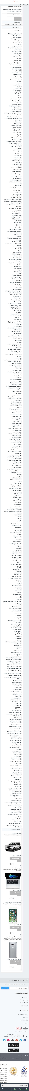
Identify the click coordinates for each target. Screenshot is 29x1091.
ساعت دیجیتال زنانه (16, 698)
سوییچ (19, 353)
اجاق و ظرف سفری (17, 139)
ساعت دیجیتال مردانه (16, 765)
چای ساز (19, 636)
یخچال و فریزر (18, 643)
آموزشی (19, 86)
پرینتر (20, 474)
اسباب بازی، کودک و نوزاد (15, 34)
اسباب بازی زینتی (17, 72)
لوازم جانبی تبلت (17, 446)
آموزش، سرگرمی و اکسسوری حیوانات (13, 199)
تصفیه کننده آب (17, 257)
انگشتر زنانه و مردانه (17, 723)
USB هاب (19, 324)
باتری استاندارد (18, 296)
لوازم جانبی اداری (17, 435)
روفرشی (19, 499)
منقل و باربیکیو (18, 613)
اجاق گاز (19, 599)
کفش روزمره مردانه (17, 774)
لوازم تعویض (18, 37)
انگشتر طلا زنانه (18, 687)
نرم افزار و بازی (18, 545)
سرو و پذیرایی (18, 210)
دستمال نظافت (18, 189)
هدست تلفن (18, 444)
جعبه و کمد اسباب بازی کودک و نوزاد (13, 113)
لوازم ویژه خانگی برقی (16, 628)
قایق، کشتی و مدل (17, 101)
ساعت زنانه (18, 696)
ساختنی (19, 58)
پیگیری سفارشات (24, 1020)
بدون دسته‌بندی (17, 129)
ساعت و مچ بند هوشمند (16, 428)
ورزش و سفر (18, 811)
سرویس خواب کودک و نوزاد (15, 48)
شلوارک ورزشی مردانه (16, 804)
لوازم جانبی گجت (17, 90)
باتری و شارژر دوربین (16, 300)
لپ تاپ (19, 400)
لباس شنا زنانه (18, 716)
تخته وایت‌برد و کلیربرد (16, 532)
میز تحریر (19, 539)
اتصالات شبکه (18, 339)
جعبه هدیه (19, 492)
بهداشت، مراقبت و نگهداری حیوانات (13, 201)
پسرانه (20, 649)
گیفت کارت (18, 227)
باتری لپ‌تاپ (18, 407)
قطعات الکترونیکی (17, 242)
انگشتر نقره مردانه (17, 760)
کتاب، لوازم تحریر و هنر (16, 488)
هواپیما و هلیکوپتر (17, 104)
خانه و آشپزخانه (18, 161)
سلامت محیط (18, 256)
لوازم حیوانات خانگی (17, 198)
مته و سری (19, 245)
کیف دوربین (18, 319)
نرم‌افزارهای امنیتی (17, 557)
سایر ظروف (19, 605)
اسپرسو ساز (18, 635)
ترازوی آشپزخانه (18, 626)
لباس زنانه (19, 709)
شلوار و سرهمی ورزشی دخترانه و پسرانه (13, 673)
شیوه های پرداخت (24, 1003)
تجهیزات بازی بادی (17, 109)
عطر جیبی (19, 273)
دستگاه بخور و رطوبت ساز (15, 259)
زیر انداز (19, 148)
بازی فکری (19, 94)
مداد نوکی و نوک (17, 569)
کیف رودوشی (18, 155)
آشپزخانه (19, 162)
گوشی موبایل (18, 421)
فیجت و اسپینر (18, 74)
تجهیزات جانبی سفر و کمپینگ (15, 814)
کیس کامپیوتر (18, 376)
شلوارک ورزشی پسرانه (16, 663)
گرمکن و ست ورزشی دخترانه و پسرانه (13, 677)
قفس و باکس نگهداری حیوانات (14, 205)
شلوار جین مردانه (17, 791)
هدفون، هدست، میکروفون (15, 397)
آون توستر (19, 596)
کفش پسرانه (18, 650)
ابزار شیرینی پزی (18, 169)
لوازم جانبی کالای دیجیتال (16, 434)
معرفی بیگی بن (24, 1005)
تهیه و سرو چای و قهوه (16, 180)
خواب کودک (18, 41)
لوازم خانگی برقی (17, 576)
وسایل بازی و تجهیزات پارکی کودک (13, 118)
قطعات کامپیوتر (18, 370)
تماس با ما (25, 1023)
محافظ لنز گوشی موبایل (16, 471)
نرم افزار (19, 548)
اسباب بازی (18, 53)
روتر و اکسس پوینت (17, 351)
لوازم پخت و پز (18, 594)
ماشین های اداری (17, 472)
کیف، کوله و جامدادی (16, 524)
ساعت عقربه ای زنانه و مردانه (15, 733)
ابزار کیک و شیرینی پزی (16, 168)
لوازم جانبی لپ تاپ (17, 404)
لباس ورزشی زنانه (17, 710)
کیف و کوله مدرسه (17, 525)
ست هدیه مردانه (17, 767)
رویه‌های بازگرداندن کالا (23, 1014)
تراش (20, 562)
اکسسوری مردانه (17, 751)
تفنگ (20, 65)
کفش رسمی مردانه (17, 772)
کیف (20, 152)
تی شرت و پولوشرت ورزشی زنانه (14, 714)
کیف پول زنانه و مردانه (16, 740)
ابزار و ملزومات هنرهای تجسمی (15, 509)
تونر (20, 481)
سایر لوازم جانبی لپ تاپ (16, 409)
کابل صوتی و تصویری (16, 414)
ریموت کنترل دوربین (16, 314)
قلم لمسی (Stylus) (17, 448)
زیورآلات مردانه (18, 753)
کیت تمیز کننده (18, 464)
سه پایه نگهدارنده (17, 309)
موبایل (19, 420)
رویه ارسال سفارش (24, 1000)
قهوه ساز (19, 640)
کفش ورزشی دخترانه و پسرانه (15, 675)
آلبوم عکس (19, 506)
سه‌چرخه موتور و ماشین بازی (15, 116)
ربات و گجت (18, 88)
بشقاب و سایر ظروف (17, 173)
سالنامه (19, 522)
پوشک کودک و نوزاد (17, 39)
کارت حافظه (18, 317)
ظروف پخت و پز (17, 610)
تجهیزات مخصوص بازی (16, 365)
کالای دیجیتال (18, 423)
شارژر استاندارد (18, 298)
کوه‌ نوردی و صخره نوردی (16, 823)
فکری (20, 95)
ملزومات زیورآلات (17, 744)
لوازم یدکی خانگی (17, 629)
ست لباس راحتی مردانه (16, 795)
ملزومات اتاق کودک (17, 125)
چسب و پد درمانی (17, 254)
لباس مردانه (18, 779)
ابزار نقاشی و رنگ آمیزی (16, 508)
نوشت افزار (19, 559)
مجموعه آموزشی (18, 552)
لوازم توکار (19, 615)
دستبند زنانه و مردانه (17, 724)
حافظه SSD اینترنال (17, 331)
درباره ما (27, 1056)
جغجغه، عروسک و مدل (16, 67)
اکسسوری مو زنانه (17, 682)
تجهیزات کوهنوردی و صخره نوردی (14, 825)
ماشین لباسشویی (17, 217)
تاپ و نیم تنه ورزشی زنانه (15, 712)
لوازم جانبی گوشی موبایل (16, 451)
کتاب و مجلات (18, 501)
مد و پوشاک (18, 645)
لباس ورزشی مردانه (17, 800)
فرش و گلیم (18, 494)
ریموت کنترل (18, 233)
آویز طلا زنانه (18, 686)
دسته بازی (19, 367)
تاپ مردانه (19, 786)
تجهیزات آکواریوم (17, 196)
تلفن (20, 476)
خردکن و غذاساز (17, 585)
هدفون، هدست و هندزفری (15, 398)
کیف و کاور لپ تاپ (17, 416)
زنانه (20, 679)
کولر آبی (19, 584)
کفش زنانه (19, 705)
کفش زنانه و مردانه (17, 746)
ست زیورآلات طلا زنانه (16, 691)
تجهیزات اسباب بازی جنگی (15, 64)
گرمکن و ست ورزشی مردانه (15, 806)
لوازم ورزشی (18, 821)
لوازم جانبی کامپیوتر (17, 384)
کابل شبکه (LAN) (17, 346)
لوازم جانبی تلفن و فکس (16, 439)
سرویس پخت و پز (17, 606)
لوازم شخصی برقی (17, 279)
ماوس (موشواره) (17, 391)
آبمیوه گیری (19, 633)
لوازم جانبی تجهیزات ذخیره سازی (14, 386)
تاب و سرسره (18, 108)
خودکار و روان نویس (17, 564)
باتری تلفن (18, 441)
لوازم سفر (19, 818)
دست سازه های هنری (16, 490)
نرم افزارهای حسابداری (16, 555)
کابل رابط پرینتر (18, 483)
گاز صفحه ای (18, 617)
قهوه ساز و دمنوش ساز (16, 182)
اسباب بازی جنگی (17, 62)
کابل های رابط (18, 411)
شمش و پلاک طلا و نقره (16, 728)
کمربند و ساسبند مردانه (16, 769)
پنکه (20, 582)
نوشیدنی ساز (18, 631)
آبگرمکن (19, 580)
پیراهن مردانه (18, 784)
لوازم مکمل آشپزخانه (17, 624)
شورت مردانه (18, 798)
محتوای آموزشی (18, 541)
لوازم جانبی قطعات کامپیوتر (15, 388)
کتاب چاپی (19, 502)
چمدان (19, 134)
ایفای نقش (18, 55)
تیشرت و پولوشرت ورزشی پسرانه (14, 658)
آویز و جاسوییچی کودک (16, 79)
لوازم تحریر (19, 504)
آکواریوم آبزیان (18, 194)
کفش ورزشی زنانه (17, 707)
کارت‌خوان (19, 377)
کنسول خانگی (18, 226)
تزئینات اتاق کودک (17, 127)
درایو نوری (19, 368)
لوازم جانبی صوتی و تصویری (15, 231)
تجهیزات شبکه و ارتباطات (16, 337)
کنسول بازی (18, 222)
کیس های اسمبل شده (16, 383)
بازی (20, 546)
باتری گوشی (18, 453)
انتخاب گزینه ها (15, 858)
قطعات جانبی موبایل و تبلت (15, 460)
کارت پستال (18, 538)
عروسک (19, 81)
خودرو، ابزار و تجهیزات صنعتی (15, 238)
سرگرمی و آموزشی (17, 51)
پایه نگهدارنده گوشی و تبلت (15, 457)
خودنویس (19, 566)
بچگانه (20, 647)
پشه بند (19, 44)
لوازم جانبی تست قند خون (15, 263)
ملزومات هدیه (18, 536)
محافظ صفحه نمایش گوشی (15, 469)
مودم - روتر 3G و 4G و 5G (14, 361)
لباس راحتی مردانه (17, 793)
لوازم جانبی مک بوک (17, 418)
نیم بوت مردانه (18, 777)
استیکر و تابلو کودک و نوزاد (15, 106)
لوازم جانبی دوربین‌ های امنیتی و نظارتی (13, 360)
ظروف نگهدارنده (17, 178)
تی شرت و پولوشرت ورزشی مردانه (14, 802)
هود (20, 619)
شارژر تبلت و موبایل (17, 458)
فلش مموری (18, 333)
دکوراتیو (19, 206)
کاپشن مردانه (18, 783)
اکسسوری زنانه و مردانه (16, 719)
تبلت (20, 286)
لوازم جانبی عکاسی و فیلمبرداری (14, 321)
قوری (20, 183)
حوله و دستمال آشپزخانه (16, 187)
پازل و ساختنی (18, 57)
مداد (20, 513)
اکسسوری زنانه (18, 680)
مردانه (20, 749)
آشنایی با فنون (18, 78)
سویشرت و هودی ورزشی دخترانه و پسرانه (12, 670)
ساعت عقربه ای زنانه (16, 700)
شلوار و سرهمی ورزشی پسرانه (15, 661)
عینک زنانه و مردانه (17, 739)
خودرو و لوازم (18, 235)
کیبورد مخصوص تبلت (16, 450)
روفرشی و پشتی (18, 497)
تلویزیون (19, 220)
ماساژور (19, 265)
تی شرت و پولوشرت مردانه (15, 788)
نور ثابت (19, 312)
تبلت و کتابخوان (17, 425)
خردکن (19, 589)
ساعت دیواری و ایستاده (16, 208)
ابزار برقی (19, 240)
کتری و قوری (18, 185)
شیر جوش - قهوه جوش (16, 608)
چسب (20, 534)
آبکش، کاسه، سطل (17, 164)
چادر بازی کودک (18, 122)
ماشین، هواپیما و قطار (16, 99)
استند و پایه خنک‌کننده (16, 406)
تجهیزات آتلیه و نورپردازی (16, 307)
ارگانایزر (19, 166)
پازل (20, 97)
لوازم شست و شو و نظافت (15, 621)
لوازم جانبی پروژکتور (17, 437)
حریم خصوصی (25, 1017)
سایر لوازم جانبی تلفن (16, 443)
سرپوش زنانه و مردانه (16, 737)
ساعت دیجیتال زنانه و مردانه (15, 732)
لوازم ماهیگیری (18, 159)
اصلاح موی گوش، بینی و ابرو (15, 282)
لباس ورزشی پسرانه (17, 656)
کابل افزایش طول (17, 413)
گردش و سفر (18, 120)
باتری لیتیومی (18, 302)
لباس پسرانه (18, 654)
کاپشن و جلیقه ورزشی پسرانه (15, 665)
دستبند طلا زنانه (18, 689)
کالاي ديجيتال (18, 284)
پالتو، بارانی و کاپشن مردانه (15, 781)
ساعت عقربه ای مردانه (16, 761)
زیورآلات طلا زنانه (17, 684)
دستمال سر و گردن (17, 146)
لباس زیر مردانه (18, 797)
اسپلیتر (20, 342)
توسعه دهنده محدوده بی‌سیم (14, 344)
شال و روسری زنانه (17, 702)
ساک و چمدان (18, 132)
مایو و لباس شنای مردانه (16, 809)
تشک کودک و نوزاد (17, 46)
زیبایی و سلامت (18, 247)
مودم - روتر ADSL (16, 363)
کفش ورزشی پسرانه (17, 652)
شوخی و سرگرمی (17, 69)
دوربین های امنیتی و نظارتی (15, 349)
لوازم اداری (19, 527)
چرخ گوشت (18, 587)
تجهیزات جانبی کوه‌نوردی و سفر (14, 141)
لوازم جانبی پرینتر (17, 478)
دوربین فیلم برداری (17, 289)
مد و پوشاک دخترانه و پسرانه (15, 668)
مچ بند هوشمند (18, 432)
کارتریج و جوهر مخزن (16, 485)
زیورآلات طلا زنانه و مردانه (15, 726)
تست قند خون (18, 252)
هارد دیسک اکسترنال (16, 335)
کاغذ (20, 518)
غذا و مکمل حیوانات (17, 203)
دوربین (19, 287)
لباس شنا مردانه (18, 807)
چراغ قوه (19, 145)
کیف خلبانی (18, 153)
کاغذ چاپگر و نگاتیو (17, 487)
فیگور (20, 83)
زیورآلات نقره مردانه (17, 758)
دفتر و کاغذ (18, 515)
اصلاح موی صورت (17, 280)
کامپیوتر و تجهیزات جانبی (16, 323)
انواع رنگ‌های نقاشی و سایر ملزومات (13, 511)
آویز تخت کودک (17, 42)
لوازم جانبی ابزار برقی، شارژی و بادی (13, 243)
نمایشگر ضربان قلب (17, 266)
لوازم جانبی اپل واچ (17, 467)
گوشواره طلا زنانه (17, 695)
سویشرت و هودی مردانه (16, 790)
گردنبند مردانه (18, 756)
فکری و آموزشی (18, 85)
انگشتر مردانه (18, 754)
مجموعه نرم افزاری (17, 554)
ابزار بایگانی (19, 531)
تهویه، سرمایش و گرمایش (15, 578)
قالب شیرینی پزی (17, 171)
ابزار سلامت (18, 249)
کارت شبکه (19, 358)
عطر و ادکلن (18, 268)
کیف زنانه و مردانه (17, 742)
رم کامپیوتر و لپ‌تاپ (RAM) (15, 372)
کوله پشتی (19, 136)
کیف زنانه (19, 703)
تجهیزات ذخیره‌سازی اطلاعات (15, 328)
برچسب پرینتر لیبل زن (16, 480)
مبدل (20, 390)
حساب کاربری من (3, 1089)
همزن (20, 592)
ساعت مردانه (18, 763)
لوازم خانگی (18, 575)
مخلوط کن (19, 591)
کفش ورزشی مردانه (17, 776)
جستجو (17, 19)
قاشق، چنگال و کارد (17, 212)
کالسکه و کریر (18, 124)
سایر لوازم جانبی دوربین (16, 316)
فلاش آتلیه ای (18, 310)
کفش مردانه (18, 770)
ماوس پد (19, 393)
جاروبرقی (19, 622)
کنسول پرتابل (18, 224)
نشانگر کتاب (18, 573)
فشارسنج (19, 261)
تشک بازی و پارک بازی (16, 111)
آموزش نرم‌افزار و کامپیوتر (15, 24)
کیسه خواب (18, 827)
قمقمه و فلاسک (18, 150)
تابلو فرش (19, 495)
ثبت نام (4, 988)
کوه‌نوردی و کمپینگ (17, 138)
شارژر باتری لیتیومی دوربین (15, 303)
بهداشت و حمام (17, 35)
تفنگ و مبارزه (18, 60)
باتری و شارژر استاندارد (16, 294)
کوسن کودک (18, 49)
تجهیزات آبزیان (18, 192)
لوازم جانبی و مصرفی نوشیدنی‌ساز (14, 642)
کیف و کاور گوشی (17, 465)
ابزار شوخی (19, 71)
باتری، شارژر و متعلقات (16, 293)
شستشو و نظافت (17, 213)
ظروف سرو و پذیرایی (17, 176)
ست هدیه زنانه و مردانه (16, 735)
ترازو (20, 250)
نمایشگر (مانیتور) (17, 395)
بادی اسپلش (18, 272)
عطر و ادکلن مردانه (17, 277)
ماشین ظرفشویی (17, 215)
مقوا (20, 520)
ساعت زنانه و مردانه (17, 730)
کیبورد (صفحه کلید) (17, 381)
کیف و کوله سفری (17, 820)
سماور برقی (19, 638)
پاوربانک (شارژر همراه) (16, 455)
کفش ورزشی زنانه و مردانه (15, 747)
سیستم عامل (18, 550)
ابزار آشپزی (19, 598)
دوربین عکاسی (18, 427)
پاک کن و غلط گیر (17, 561)
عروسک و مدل (18, 76)
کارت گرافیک (18, 374)
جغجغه (19, 115)
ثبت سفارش (25, 997)
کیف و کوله (18, 157)
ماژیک (20, 568)
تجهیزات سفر (18, 131)
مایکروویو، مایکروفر (17, 612)
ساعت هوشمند (18, 430)
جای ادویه (19, 175)
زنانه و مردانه (18, 717)
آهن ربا (19, 529)
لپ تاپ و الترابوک (17, 402)
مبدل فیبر (19, 347)
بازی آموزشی (18, 92)
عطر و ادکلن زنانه (17, 275)
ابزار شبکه (19, 340)
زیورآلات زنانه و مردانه (16, 721)
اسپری (20, 270)
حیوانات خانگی (18, 190)
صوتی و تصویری (17, 219)
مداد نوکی (19, 571)
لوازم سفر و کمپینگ (17, 813)
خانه (27, 5)
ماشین (19, 102)
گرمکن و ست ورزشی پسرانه (15, 666)
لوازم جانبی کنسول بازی (16, 229)
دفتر (20, 517)
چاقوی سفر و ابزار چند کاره (16, 143)
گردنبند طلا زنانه (18, 693)
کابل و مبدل (18, 462)
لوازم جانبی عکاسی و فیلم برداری (14, 291)
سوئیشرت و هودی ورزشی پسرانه (14, 659)
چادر (20, 816)
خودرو (20, 236)
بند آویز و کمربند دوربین (16, 305)
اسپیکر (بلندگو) (18, 326)
